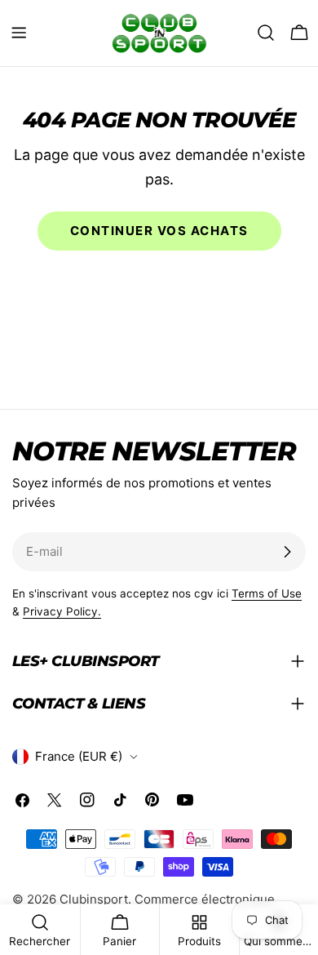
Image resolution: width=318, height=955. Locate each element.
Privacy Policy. (62, 611)
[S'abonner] (287, 552)
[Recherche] (266, 32)
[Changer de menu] (18, 32)
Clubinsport (94, 899)
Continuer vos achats (159, 230)
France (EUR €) (78, 756)
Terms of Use (267, 593)
